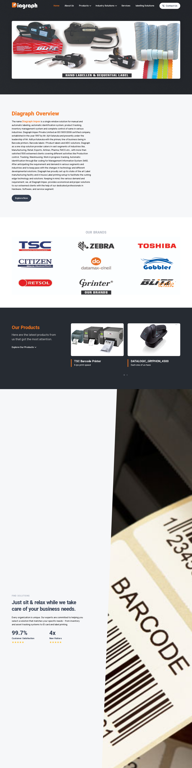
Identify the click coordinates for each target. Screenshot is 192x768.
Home (56, 5)
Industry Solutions (105, 5)
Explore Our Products (23, 347)
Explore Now (21, 198)
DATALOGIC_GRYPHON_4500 (150, 361)
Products (84, 5)
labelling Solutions (145, 5)
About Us (69, 5)
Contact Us (171, 5)
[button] (124, 375)
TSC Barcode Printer (87, 361)
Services (125, 5)
